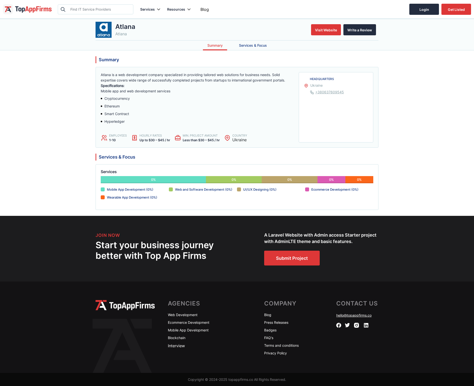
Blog (204, 9)
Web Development (183, 315)
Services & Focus (253, 45)
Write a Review (359, 30)
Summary (215, 45)
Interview (176, 345)
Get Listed (456, 9)
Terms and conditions (281, 345)
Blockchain (176, 338)
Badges (270, 330)
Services (147, 9)
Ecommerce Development (188, 322)
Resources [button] (176, 9)
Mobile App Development (188, 330)
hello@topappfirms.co (354, 315)
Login (424, 9)
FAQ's (268, 338)
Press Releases (276, 322)
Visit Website (326, 30)
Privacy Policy (275, 353)
